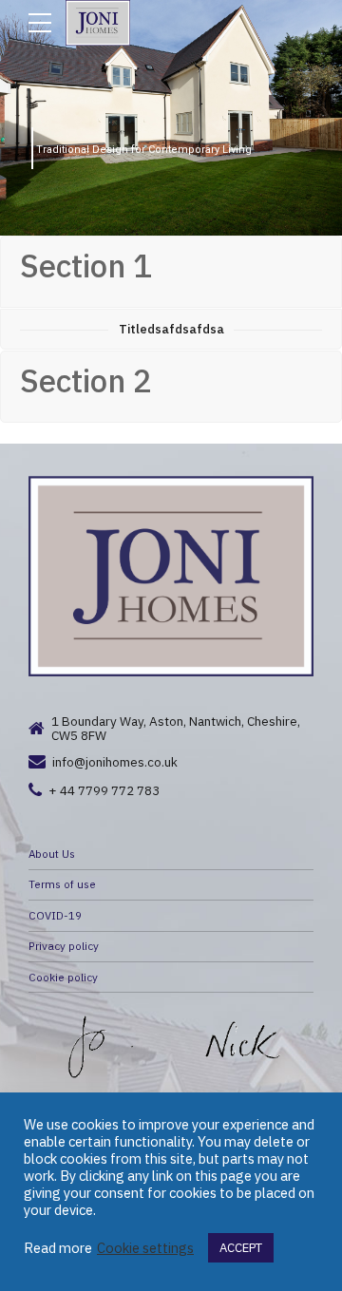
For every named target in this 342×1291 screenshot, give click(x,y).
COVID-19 (55, 915)
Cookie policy (63, 977)
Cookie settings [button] (145, 1248)
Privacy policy (63, 946)
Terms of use (62, 884)
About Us (51, 853)
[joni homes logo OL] (171, 576)
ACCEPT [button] (240, 1248)
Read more (58, 1248)
